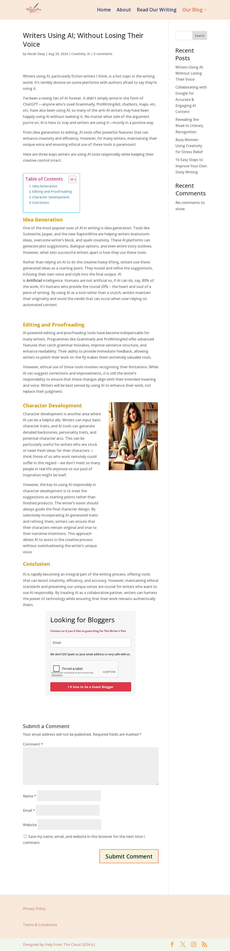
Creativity (78, 54)
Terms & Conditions (40, 924)
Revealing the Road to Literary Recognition (189, 125)
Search (200, 35)
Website (30, 824)
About (124, 10)
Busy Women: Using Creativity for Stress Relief (189, 145)
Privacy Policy (34, 908)
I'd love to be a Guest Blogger (90, 687)
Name (29, 796)
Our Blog (192, 10)
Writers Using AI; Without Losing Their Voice (189, 73)
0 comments (103, 54)
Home (104, 10)
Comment (33, 744)
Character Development (50, 197)
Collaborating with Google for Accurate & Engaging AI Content (191, 99)
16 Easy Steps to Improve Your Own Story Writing (191, 165)
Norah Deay (36, 54)
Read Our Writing (157, 10)
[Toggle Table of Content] (70, 179)
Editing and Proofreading (52, 191)
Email (29, 810)
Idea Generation (44, 186)
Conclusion (40, 202)
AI (88, 54)
